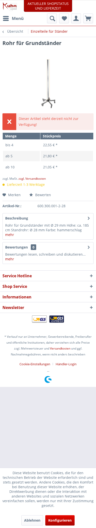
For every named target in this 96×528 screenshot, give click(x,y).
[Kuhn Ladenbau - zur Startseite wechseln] (9, 6)
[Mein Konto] (76, 18)
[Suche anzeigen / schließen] (52, 18)
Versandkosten (60, 348)
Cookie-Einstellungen (34, 364)
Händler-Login (66, 364)
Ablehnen (32, 520)
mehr (9, 234)
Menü (18, 18)
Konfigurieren (60, 520)
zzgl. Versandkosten (32, 178)
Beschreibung (16, 218)
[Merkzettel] (64, 18)
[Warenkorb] (88, 18)
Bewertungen (16, 247)
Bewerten (42, 194)
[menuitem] (13, 18)
